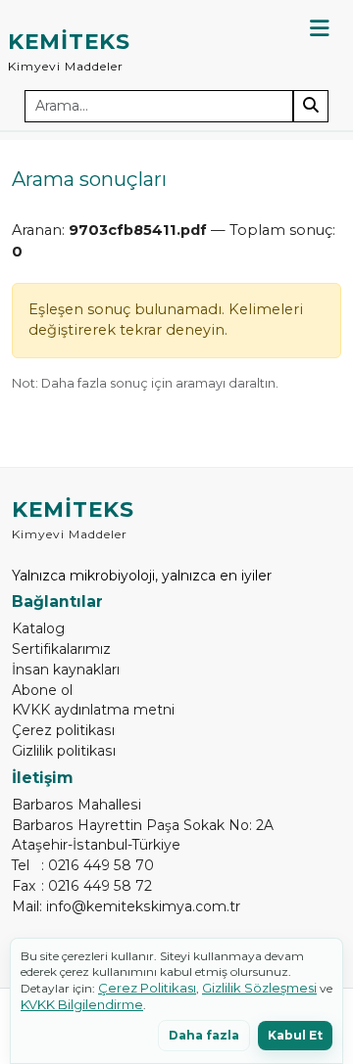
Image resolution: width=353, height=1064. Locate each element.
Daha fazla (204, 1035)
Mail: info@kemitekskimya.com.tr (126, 906)
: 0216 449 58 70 (83, 865)
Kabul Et (295, 1035)
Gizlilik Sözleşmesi (259, 987)
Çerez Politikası (147, 987)
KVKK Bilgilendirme (82, 1004)
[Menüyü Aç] (319, 28)
